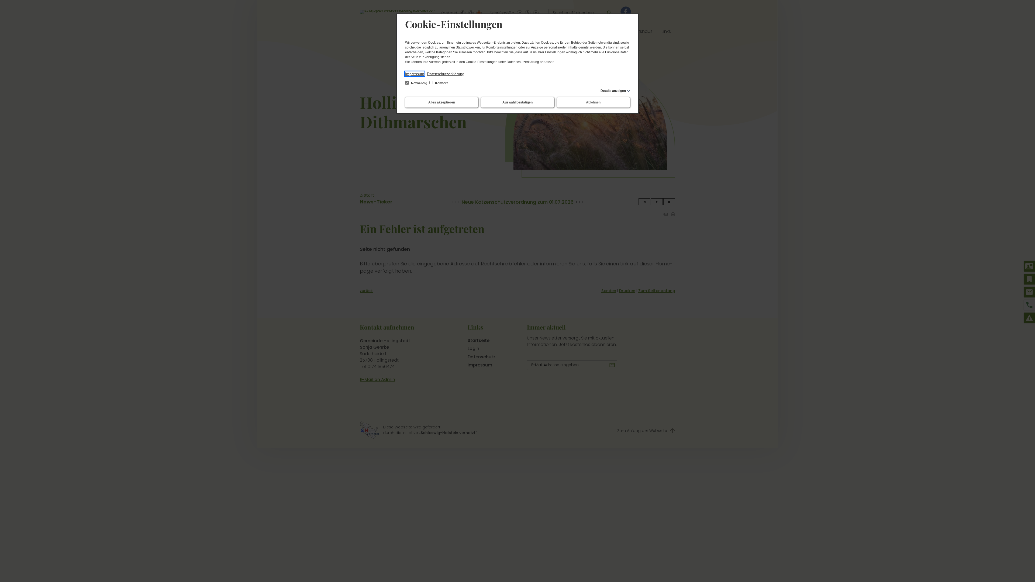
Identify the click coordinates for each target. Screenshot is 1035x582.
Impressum (414, 74)
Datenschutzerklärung (445, 74)
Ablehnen (593, 102)
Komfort (441, 83)
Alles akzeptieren (441, 102)
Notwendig (419, 83)
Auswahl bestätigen (517, 102)
